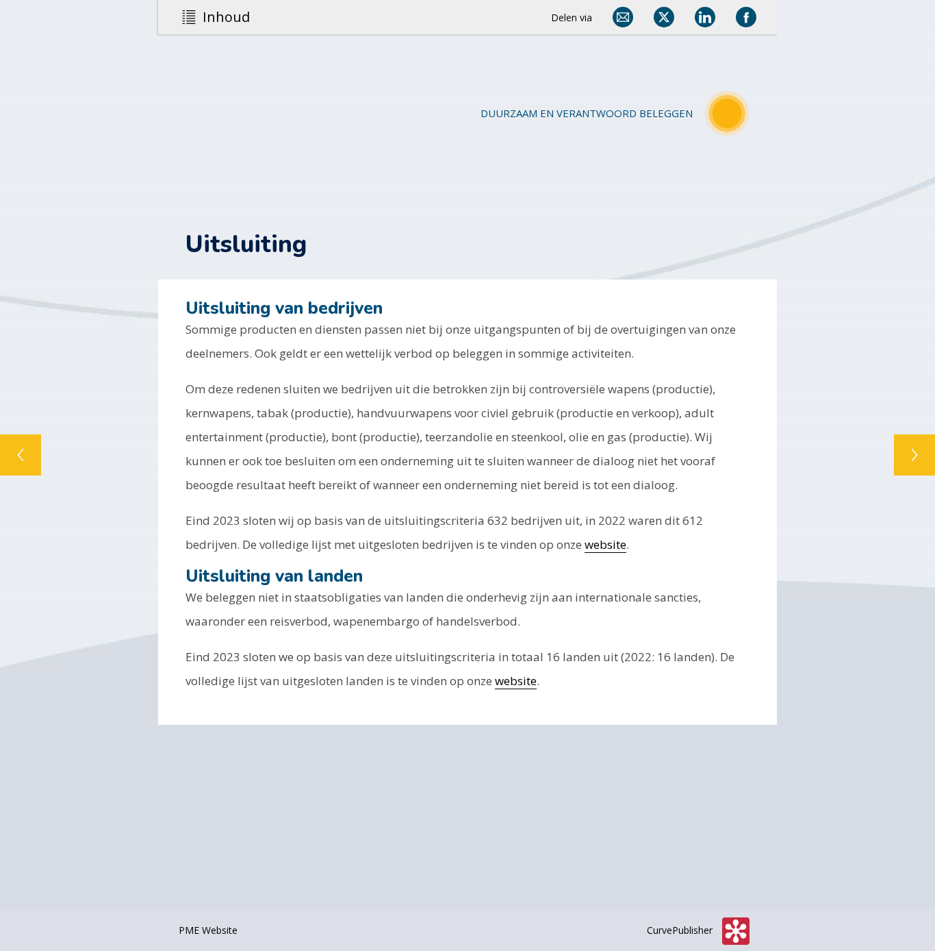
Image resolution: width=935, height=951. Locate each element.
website (605, 544)
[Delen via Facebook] (746, 17)
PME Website (208, 930)
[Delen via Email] (623, 17)
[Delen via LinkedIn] (705, 17)
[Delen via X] (664, 17)
